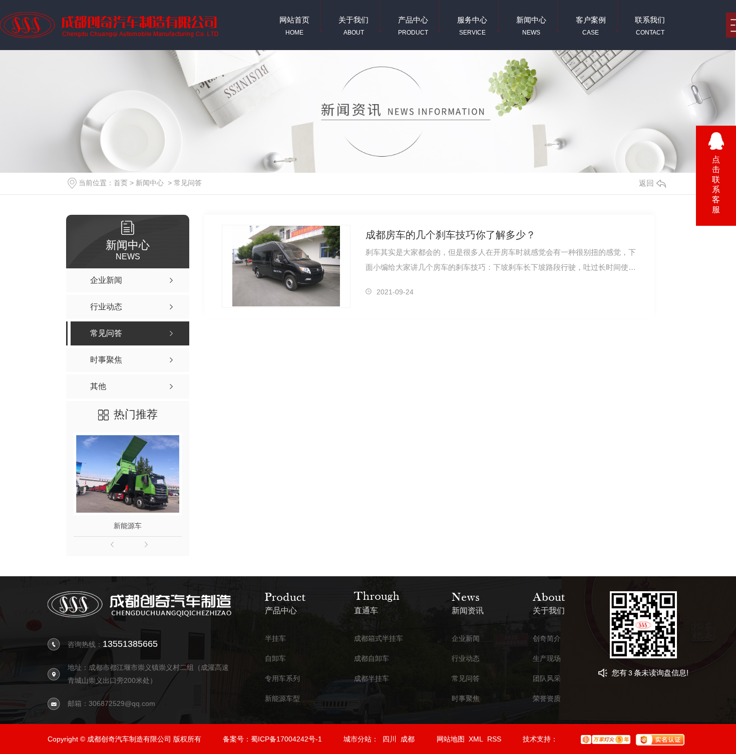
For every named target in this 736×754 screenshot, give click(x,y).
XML (476, 739)
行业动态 (466, 658)
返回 (646, 183)
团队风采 (547, 678)
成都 (408, 739)
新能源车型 (282, 698)
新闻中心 (150, 183)
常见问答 (188, 183)
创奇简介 (547, 638)
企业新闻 (466, 638)
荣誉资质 (547, 698)
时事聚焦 (466, 698)
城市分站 (357, 739)
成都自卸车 (371, 658)
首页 (121, 183)
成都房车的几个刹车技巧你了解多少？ (450, 234)
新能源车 (128, 526)
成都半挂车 (371, 678)
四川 (390, 739)
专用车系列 (282, 678)
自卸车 (275, 658)
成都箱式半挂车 (378, 638)
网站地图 (451, 739)
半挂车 (275, 638)
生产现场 (547, 658)
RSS (494, 739)
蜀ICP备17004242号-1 (286, 739)
